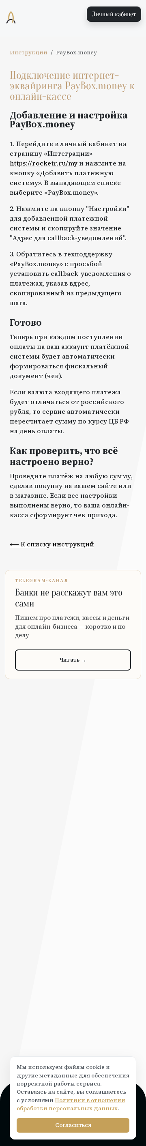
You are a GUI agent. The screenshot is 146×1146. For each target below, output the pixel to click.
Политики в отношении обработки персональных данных (71, 1104)
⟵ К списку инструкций (52, 544)
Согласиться (73, 1125)
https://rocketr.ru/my (43, 163)
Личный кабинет (114, 14)
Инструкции (28, 52)
